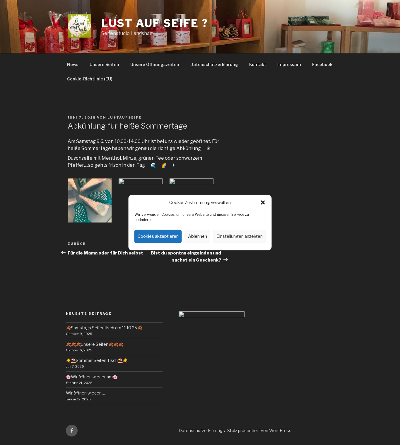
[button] (263, 202)
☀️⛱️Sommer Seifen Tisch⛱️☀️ (97, 360)
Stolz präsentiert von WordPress (259, 430)
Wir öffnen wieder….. (86, 392)
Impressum (289, 64)
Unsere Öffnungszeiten (154, 64)
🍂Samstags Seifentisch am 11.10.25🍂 (104, 327)
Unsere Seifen (104, 64)
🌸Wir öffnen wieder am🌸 (92, 376)
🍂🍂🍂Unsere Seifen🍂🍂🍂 (94, 344)
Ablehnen (197, 236)
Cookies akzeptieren (158, 236)
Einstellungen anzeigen (239, 236)
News (72, 64)
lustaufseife (124, 117)
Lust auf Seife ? (154, 23)
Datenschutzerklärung (214, 64)
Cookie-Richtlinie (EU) (89, 78)
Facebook (322, 64)
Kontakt (257, 64)
